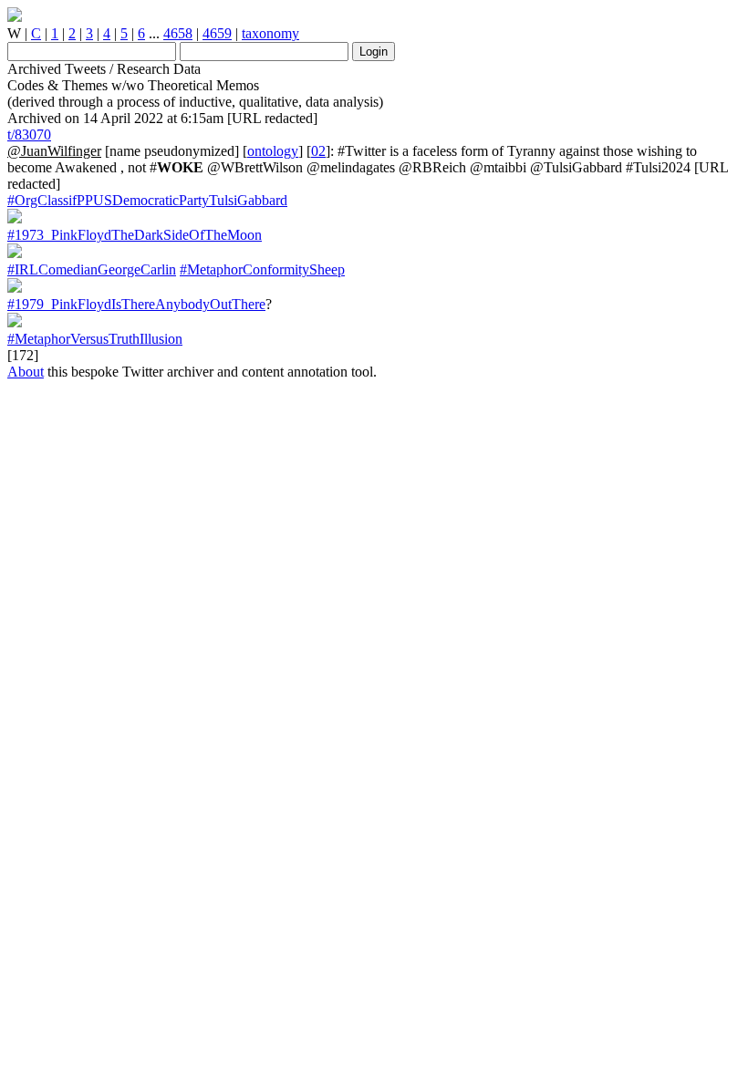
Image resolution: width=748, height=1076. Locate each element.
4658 (177, 33)
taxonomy (270, 33)
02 (318, 151)
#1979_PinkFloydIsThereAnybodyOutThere (136, 304)
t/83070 (29, 134)
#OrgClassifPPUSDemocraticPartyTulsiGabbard (147, 200)
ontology (272, 151)
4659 (217, 33)
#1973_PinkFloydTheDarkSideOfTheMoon (134, 235)
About (25, 371)
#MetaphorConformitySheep (262, 269)
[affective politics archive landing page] (14, 17)
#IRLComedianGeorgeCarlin (91, 269)
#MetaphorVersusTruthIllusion (94, 339)
